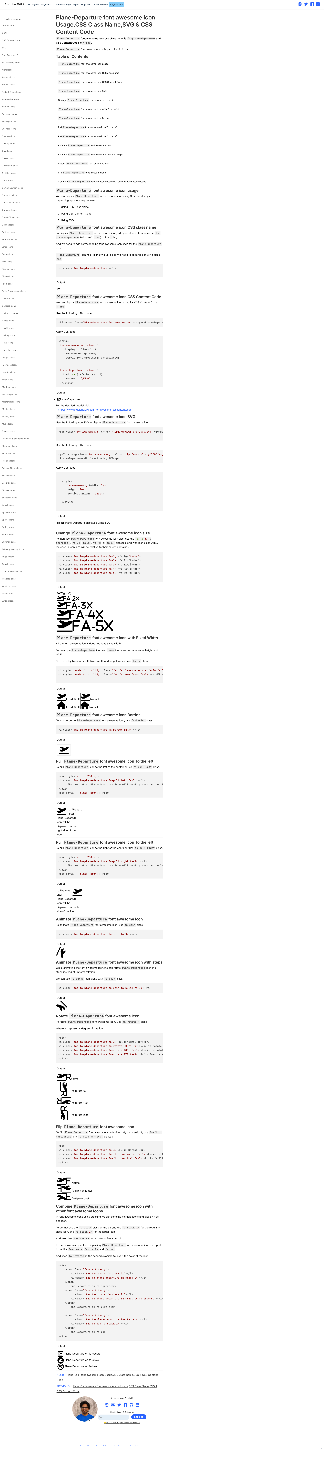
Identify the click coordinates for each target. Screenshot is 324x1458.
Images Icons (8, 357)
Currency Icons (9, 210)
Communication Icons (12, 188)
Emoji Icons (7, 247)
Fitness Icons (8, 276)
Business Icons (9, 128)
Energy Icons (8, 254)
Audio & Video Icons (11, 92)
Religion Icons (8, 460)
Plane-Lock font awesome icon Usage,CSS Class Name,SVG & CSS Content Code (107, 1377)
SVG (4, 47)
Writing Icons (8, 601)
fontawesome (12, 19)
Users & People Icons (12, 571)
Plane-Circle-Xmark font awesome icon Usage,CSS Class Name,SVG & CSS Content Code (107, 1389)
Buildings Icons (9, 121)
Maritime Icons (9, 387)
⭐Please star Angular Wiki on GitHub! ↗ (122, 1422)
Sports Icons (8, 519)
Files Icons (7, 261)
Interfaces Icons (9, 365)
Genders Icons (9, 306)
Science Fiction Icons (12, 468)
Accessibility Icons (11, 62)
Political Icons (8, 453)
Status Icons (8, 534)
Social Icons (8, 505)
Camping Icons (9, 136)
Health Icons (8, 328)
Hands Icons (8, 320)
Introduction (8, 25)
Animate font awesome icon (84, 145)
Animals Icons (8, 77)
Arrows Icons (8, 84)
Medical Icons (8, 409)
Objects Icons (8, 431)
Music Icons (7, 424)
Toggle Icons (8, 556)
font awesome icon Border (84, 118)
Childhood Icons (10, 165)
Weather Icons (9, 586)
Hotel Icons (7, 342)
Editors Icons (8, 232)
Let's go (139, 1416)
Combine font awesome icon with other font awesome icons (102, 181)
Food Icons (7, 283)
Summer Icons (9, 542)
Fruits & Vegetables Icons (14, 291)
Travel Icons (8, 564)
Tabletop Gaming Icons (13, 549)
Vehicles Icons (9, 578)
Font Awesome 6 (10, 55)
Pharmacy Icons (9, 446)
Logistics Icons (9, 372)
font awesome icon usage (83, 64)
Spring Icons (8, 527)
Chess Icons (8, 158)
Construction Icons (11, 202)
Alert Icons (7, 69)
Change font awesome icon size (86, 100)
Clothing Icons (9, 173)
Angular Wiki (14, 4)
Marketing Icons (9, 394)
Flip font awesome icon (82, 172)
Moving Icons (8, 416)
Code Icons (7, 180)
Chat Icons (7, 151)
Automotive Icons (10, 99)
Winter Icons (8, 593)
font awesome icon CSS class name (89, 73)
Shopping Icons (9, 497)
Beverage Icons (9, 114)
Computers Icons (10, 195)
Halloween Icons (10, 313)
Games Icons (8, 298)
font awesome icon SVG (83, 91)
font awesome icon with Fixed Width (89, 109)
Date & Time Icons (10, 217)
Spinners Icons (9, 512)
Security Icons (9, 483)
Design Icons (8, 224)
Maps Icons (7, 379)
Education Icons (9, 239)
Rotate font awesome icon (83, 163)
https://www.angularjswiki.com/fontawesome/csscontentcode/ (95, 409)
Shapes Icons (8, 490)
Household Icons (10, 350)
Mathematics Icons (11, 401)
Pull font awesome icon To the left (88, 127)
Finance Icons (8, 269)
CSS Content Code (11, 40)
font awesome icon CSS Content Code (90, 82)
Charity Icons (8, 143)
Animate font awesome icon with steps (90, 154)
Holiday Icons (8, 335)
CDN (4, 33)
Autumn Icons (8, 106)
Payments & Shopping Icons (15, 438)
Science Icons (8, 475)
